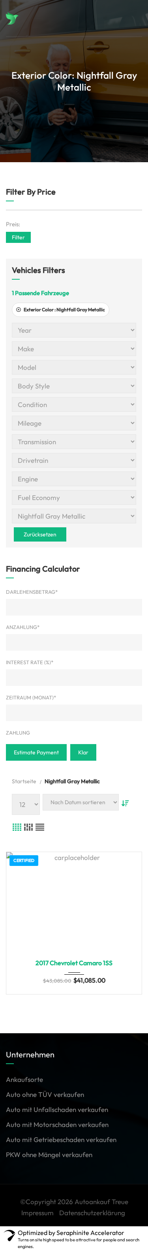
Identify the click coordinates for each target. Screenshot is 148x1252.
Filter (18, 237)
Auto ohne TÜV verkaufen (45, 1094)
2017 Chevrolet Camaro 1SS (74, 963)
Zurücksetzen (40, 534)
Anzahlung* (22, 627)
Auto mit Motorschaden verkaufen (57, 1124)
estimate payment (36, 752)
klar (83, 752)
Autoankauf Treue (101, 1201)
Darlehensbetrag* (32, 592)
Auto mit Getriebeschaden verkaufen (61, 1139)
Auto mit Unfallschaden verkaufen (57, 1109)
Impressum (37, 1212)
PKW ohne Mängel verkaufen (49, 1154)
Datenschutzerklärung (92, 1212)
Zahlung (18, 732)
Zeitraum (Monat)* (31, 697)
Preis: (13, 224)
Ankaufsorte (24, 1079)
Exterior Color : (64, 310)
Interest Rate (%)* (29, 662)
